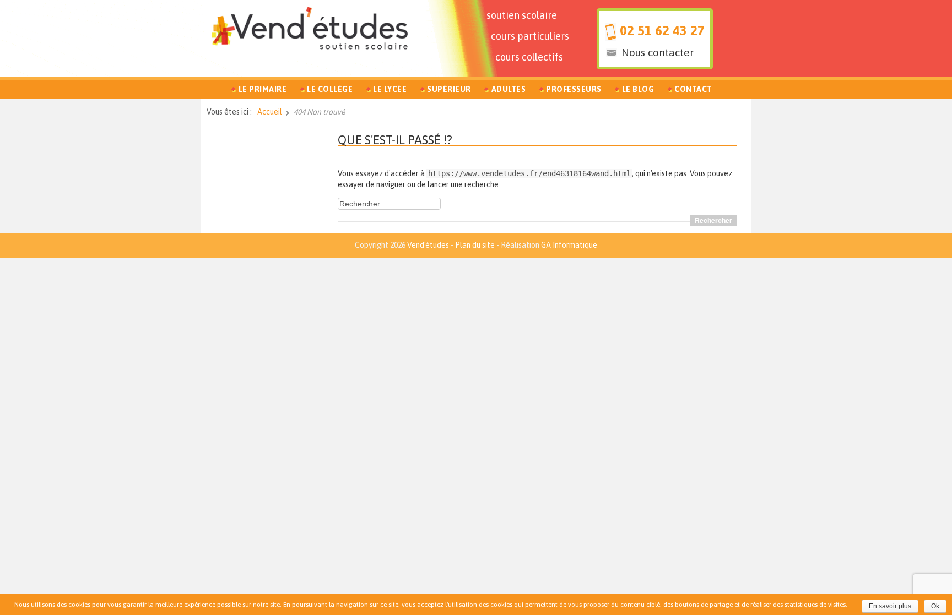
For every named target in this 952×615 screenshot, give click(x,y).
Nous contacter (657, 52)
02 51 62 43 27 (662, 30)
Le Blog (638, 89)
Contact (693, 89)
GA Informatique (569, 245)
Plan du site (475, 245)
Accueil (269, 111)
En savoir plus (890, 606)
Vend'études (428, 245)
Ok (935, 606)
